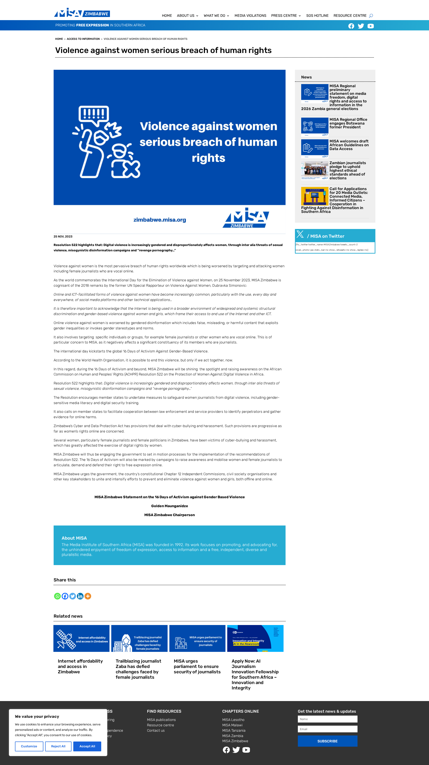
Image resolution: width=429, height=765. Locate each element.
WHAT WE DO (214, 16)
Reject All (58, 746)
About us (185, 16)
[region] (58, 732)
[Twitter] (72, 596)
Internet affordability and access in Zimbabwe (80, 666)
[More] (87, 596)
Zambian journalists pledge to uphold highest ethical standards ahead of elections (348, 170)
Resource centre (350, 16)
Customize (29, 746)
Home (167, 16)
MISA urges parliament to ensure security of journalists (197, 666)
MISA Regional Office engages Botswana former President (348, 123)
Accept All (87, 746)
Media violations (250, 16)
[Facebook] (65, 596)
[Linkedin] (80, 596)
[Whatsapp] (57, 596)
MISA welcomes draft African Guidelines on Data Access (349, 145)
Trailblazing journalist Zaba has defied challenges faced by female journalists (138, 669)
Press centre (284, 16)
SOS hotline (317, 16)
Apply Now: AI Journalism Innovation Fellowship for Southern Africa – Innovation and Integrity (255, 674)
